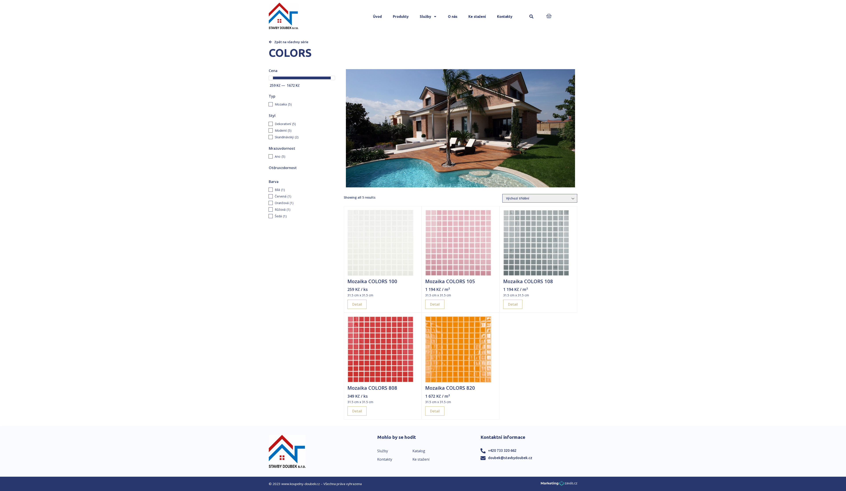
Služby (425, 16)
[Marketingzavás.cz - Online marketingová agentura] (559, 484)
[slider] (271, 78)
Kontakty (504, 16)
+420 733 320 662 (502, 450)
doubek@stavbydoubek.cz (510, 458)
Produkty (401, 16)
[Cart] (549, 16)
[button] (531, 16)
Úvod (377, 16)
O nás (452, 16)
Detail (357, 304)
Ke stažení (477, 16)
